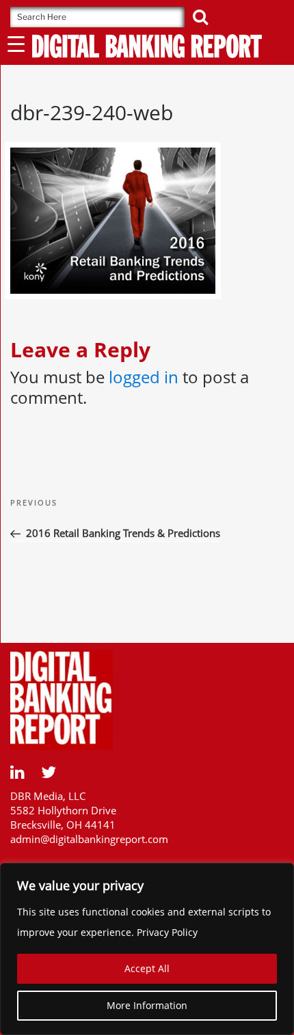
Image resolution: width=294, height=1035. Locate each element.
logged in (143, 376)
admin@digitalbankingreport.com (89, 839)
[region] (147, 949)
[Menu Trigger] (16, 43)
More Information (147, 1005)
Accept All (147, 968)
